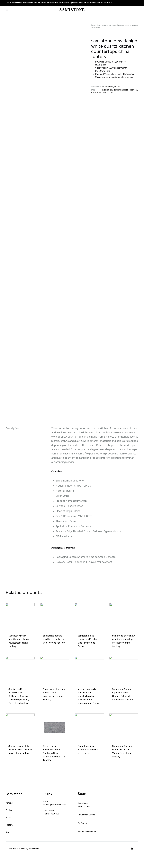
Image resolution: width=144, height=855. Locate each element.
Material (9, 803)
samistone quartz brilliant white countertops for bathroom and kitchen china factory (89, 696)
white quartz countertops (102, 92)
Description (12, 428)
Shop (98, 25)
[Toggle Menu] (7, 10)
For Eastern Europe (86, 815)
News (8, 832)
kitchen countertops (111, 90)
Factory (9, 825)
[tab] (22, 428)
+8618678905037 (51, 814)
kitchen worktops (129, 90)
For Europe (82, 823)
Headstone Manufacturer (84, 805)
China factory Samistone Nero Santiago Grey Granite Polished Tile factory (54, 753)
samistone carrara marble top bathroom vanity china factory (54, 639)
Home (93, 25)
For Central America (87, 832)
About (8, 817)
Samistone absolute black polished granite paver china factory (20, 749)
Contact (9, 810)
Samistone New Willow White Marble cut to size (88, 749)
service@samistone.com (54, 804)
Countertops (107, 87)
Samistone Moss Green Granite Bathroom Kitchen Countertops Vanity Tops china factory (18, 696)
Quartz (117, 87)
